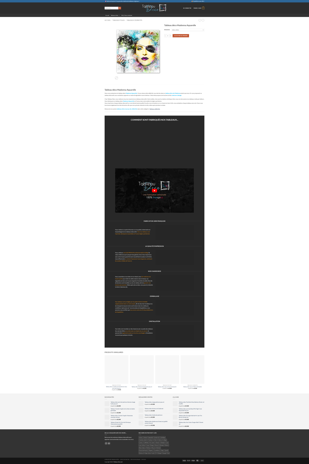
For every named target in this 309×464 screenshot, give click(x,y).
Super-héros (148, 453)
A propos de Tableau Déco (112, 459)
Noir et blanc (142, 447)
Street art (141, 453)
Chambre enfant (143, 440)
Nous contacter (124, 459)
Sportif (166, 450)
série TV (154, 453)
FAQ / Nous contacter (126, 15)
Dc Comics (152, 442)
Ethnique (163, 442)
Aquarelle (150, 437)
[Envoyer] (119, 8)
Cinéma (160, 440)
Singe (162, 450)
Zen (168, 453)
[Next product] (200, 20)
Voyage (164, 453)
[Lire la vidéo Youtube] (154, 190)
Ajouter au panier (180, 35)
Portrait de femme (143, 450)
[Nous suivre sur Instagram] (106, 443)
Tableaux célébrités (134, 20)
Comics (141, 442)
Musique (162, 445)
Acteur (140, 437)
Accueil (107, 15)
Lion (167, 442)
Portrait (158, 447)
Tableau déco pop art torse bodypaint (167, 386)
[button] (187, 8)
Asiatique (163, 437)
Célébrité (146, 442)
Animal (145, 437)
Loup (148, 445)
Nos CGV (143, 459)
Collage (164, 440)
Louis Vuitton (142, 445)
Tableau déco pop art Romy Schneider (192, 386)
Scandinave (157, 450)
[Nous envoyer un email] (109, 443)
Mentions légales (135, 459)
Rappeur (151, 450)
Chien (155, 440)
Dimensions (167, 29)
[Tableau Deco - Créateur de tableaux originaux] (154, 8)
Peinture (148, 447)
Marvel (156, 445)
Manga (152, 445)
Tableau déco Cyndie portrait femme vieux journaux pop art (116, 387)
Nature (166, 445)
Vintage (159, 453)
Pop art (153, 447)
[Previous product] (203, 20)
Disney (157, 442)
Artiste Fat (156, 437)
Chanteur (150, 440)
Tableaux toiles (114, 15)
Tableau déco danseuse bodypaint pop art (142, 386)
